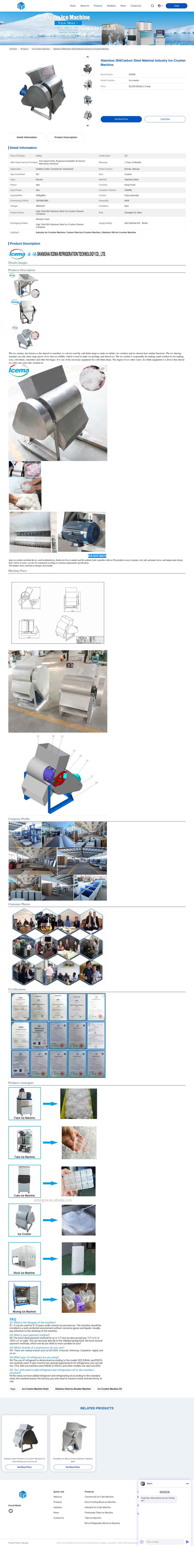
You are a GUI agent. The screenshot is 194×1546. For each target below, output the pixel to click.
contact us (136, 6)
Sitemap (24, 1543)
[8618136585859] (10, 1511)
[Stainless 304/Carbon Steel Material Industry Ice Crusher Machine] (43, 90)
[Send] (187, 1542)
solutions (111, 6)
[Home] (22, 1498)
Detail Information (27, 137)
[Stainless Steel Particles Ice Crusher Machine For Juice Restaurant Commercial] (25, 1436)
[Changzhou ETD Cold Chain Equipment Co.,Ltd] (21, 6)
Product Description (66, 137)
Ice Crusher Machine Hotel (35, 1389)
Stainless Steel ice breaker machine (73, 1389)
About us (57, 1497)
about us (84, 6)
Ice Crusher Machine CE (110, 1389)
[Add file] (142, 1542)
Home (73, 6)
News (56, 1513)
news (123, 6)
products (98, 6)
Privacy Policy (14, 1543)
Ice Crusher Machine (40, 49)
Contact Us (58, 1518)
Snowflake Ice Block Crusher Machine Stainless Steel (73, 1460)
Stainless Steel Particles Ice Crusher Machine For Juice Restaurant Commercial (24, 1460)
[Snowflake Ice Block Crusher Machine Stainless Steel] (73, 1436)
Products (24, 49)
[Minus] (187, 1483)
